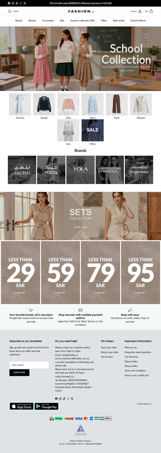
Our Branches (131, 356)
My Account (107, 356)
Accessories (48, 20)
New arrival (118, 20)
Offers (104, 20)
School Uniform (138, 20)
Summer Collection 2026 (82, 20)
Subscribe (19, 372)
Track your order (109, 347)
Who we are (131, 347)
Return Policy (131, 361)
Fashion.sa (147, 404)
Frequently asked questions (138, 352)
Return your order (109, 352)
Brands (18, 20)
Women (32, 20)
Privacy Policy (131, 366)
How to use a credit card (137, 375)
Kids (62, 20)
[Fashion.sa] (80, 11)
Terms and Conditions (135, 370)
